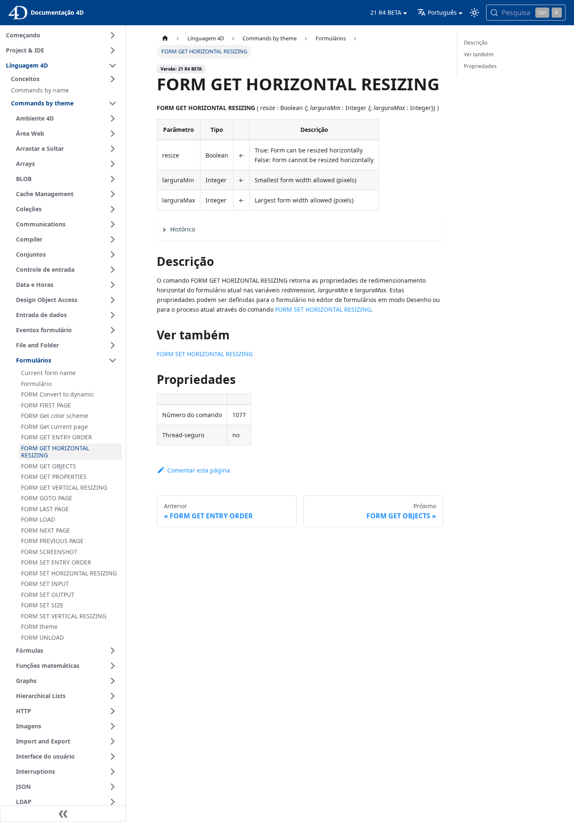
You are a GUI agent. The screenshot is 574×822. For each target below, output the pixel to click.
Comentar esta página (198, 470)
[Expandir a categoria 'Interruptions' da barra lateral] (112, 771)
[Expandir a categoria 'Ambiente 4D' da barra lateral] (112, 118)
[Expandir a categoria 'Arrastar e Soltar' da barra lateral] (112, 148)
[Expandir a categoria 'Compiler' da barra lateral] (112, 239)
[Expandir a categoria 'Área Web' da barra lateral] (112, 133)
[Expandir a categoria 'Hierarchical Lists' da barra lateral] (112, 696)
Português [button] (442, 12)
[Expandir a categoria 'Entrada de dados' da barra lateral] (112, 315)
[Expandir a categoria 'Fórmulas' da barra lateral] (112, 650)
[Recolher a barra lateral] (63, 813)
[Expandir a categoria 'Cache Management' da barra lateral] (112, 194)
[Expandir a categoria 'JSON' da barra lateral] (112, 786)
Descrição (475, 42)
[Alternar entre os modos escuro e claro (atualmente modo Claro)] (474, 12)
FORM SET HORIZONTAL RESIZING (323, 309)
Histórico (182, 229)
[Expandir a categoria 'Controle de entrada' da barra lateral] (112, 269)
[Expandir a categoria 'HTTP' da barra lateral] (112, 711)
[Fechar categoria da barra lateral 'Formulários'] (112, 360)
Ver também (478, 54)
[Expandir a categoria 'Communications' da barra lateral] (112, 224)
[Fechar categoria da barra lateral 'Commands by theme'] (112, 103)
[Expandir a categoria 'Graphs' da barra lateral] (112, 681)
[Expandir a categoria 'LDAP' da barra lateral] (112, 802)
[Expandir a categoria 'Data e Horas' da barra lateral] (112, 285)
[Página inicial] (165, 38)
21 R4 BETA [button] (385, 12)
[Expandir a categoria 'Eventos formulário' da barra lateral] (112, 330)
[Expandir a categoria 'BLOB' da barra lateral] (112, 179)
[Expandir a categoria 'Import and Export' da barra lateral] (112, 741)
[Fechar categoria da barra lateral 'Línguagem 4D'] (112, 65)
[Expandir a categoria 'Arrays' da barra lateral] (112, 164)
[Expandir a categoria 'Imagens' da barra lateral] (112, 726)
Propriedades (480, 66)
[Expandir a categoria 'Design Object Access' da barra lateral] (112, 300)
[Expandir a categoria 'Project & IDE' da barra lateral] (112, 50)
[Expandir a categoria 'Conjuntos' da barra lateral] (112, 254)
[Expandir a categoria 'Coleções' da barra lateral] (112, 209)
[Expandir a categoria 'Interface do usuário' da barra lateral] (112, 756)
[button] (65, 79)
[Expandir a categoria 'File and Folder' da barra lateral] (112, 345)
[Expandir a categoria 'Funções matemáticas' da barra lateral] (112, 665)
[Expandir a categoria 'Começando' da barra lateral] (112, 35)
